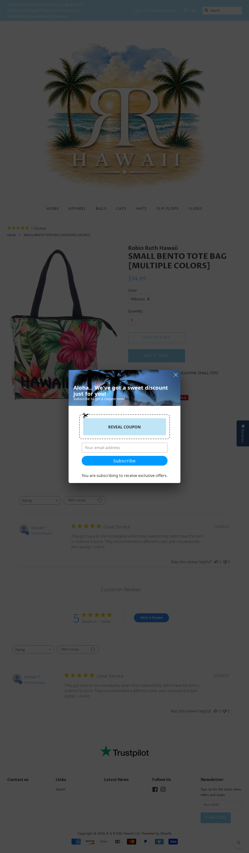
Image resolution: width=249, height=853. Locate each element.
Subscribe (124, 461)
